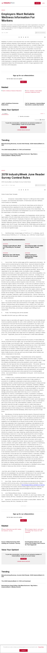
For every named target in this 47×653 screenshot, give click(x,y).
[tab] (5, 114)
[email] (28, 37)
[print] (45, 37)
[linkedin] (21, 37)
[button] (2, 3)
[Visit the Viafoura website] (42, 119)
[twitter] (23, 37)
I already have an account (23, 129)
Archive (3, 10)
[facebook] (19, 37)
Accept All (23, 650)
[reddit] (25, 37)
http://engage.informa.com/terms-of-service (33, 485)
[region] (23, 116)
